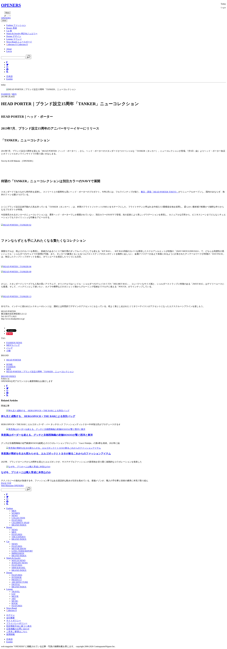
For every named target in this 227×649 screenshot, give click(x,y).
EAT (14, 594)
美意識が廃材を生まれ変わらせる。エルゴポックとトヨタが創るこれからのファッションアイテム (56, 453)
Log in (9, 51)
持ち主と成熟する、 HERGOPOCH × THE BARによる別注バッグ (38, 416)
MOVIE (15, 596)
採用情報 (10, 634)
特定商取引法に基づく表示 (19, 626)
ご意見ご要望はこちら (16, 631)
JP (5, 16)
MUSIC (15, 601)
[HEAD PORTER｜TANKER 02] (16, 225)
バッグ (9, 348)
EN (9, 16)
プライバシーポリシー (16, 623)
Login (223, 7)
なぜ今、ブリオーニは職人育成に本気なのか (26, 472)
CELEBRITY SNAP (20, 522)
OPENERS (11, 5)
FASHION (5, 94)
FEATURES (17, 520)
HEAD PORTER (13, 360)
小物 (8, 351)
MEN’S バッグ (13, 345)
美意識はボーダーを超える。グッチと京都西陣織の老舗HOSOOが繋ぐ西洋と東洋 (47, 434)
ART (14, 599)
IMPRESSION (18, 553)
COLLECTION (18, 518)
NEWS (15, 515)
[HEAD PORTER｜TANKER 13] (16, 296)
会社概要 (10, 618)
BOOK (15, 603)
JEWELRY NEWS (20, 563)
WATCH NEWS (18, 560)
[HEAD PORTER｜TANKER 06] (16, 266)
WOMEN (16, 513)
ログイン (10, 615)
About (9, 49)
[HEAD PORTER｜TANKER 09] (16, 272)
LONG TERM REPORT (22, 551)
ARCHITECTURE (20, 582)
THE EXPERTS (18, 537)
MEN (14, 94)
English (9, 79)
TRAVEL (16, 591)
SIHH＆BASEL (18, 568)
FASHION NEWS (14, 343)
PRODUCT (17, 580)
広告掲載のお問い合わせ (17, 629)
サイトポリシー (13, 620)
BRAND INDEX (8, 376)
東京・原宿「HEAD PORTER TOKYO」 (159, 192)
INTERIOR (17, 577)
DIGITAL (16, 584)
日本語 (9, 76)
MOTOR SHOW (19, 548)
